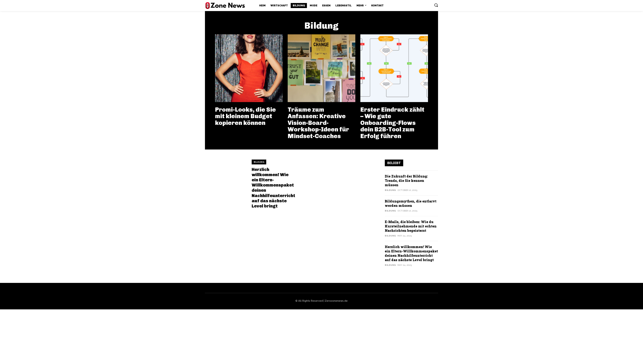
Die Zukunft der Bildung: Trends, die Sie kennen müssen (406, 180)
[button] (436, 5)
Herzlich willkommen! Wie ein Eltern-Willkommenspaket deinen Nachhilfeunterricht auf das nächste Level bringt (273, 188)
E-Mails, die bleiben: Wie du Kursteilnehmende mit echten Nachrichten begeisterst (411, 226)
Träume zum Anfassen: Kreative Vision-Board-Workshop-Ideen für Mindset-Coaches (318, 123)
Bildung (259, 162)
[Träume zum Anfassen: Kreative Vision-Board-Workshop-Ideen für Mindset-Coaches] (321, 68)
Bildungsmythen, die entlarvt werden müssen (410, 203)
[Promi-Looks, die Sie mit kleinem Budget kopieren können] (249, 68)
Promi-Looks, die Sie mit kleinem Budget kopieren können (245, 116)
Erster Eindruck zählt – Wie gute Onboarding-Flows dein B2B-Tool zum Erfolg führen (392, 123)
